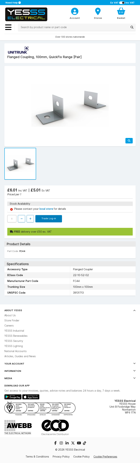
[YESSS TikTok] (84, 443)
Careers (9, 325)
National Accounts (15, 351)
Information (12, 370)
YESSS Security (13, 340)
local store (46, 208)
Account (75, 17)
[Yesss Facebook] (56, 443)
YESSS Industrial (14, 330)
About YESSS (13, 310)
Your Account (14, 363)
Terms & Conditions (37, 456)
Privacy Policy (61, 456)
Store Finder (11, 320)
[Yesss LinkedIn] (67, 443)
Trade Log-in (48, 218)
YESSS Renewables (16, 335)
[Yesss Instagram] (62, 443)
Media (8, 378)
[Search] (132, 27)
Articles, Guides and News (20, 356)
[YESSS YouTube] (79, 443)
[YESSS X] (73, 443)
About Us (10, 315)
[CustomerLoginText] (74, 11)
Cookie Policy (81, 456)
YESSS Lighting (13, 346)
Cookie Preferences (105, 456)
